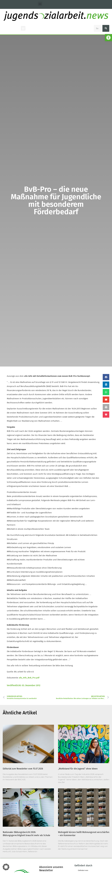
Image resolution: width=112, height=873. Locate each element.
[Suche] (105, 28)
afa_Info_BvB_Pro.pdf (29, 677)
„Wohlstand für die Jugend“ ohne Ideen (78, 768)
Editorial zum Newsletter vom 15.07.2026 (23, 768)
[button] (108, 37)
